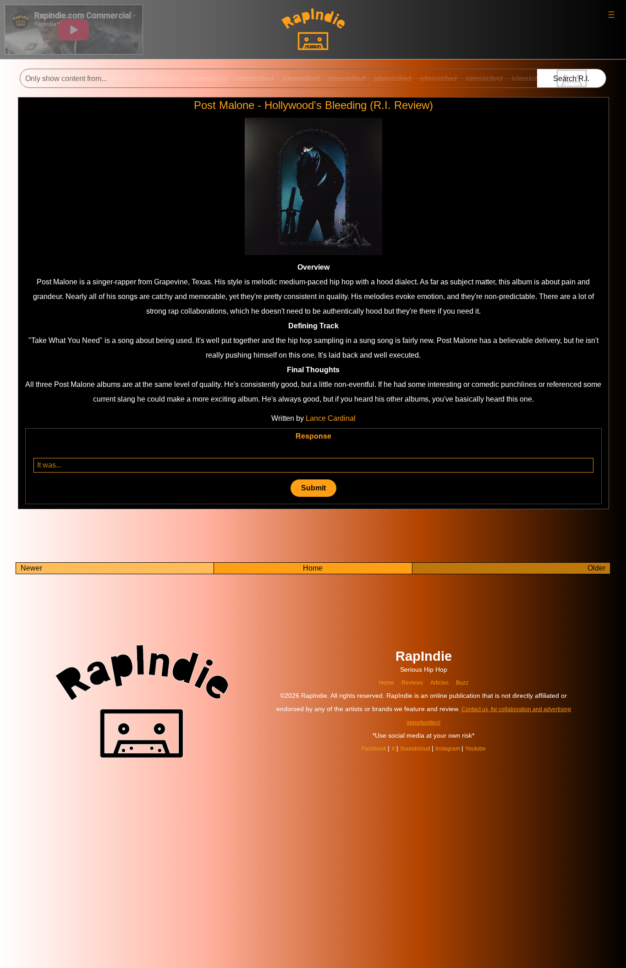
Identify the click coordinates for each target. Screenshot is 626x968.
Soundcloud (414, 748)
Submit (313, 488)
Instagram (451, 748)
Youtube (483, 748)
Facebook (367, 748)
